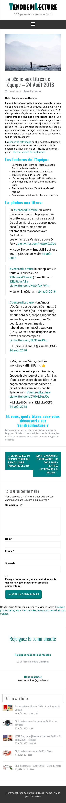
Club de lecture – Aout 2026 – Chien (34, 751)
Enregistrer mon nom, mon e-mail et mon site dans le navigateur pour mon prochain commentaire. (30, 582)
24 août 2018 (47, 291)
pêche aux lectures (42, 436)
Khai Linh (33, 713)
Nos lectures (31, 430)
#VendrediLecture (26, 210)
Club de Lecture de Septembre (29, 152)
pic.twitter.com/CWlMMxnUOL (29, 396)
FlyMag (56, 793)
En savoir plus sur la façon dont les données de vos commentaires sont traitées (32, 610)
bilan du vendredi (26, 433)
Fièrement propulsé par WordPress (24, 793)
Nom (8, 538)
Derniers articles (16, 430)
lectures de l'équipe (45, 433)
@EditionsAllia (18, 281)
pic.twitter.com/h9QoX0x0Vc (37, 243)
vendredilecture (33, 91)
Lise (31, 728)
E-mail (9, 551)
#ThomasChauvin (20, 277)
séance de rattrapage (19, 142)
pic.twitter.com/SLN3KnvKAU (28, 340)
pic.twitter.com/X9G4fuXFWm (29, 285)
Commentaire (14, 505)
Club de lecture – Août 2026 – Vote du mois (38, 766)
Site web (10, 563)
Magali (32, 743)
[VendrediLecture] (33, 9)
